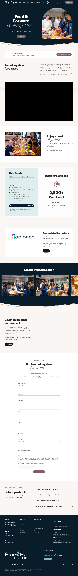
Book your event (69, 2)
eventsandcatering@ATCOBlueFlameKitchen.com (42, 376)
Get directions (9, 344)
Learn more (46, 250)
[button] (24, 2)
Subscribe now (48, 558)
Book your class (21, 36)
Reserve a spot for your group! (64, 54)
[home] (11, 2)
